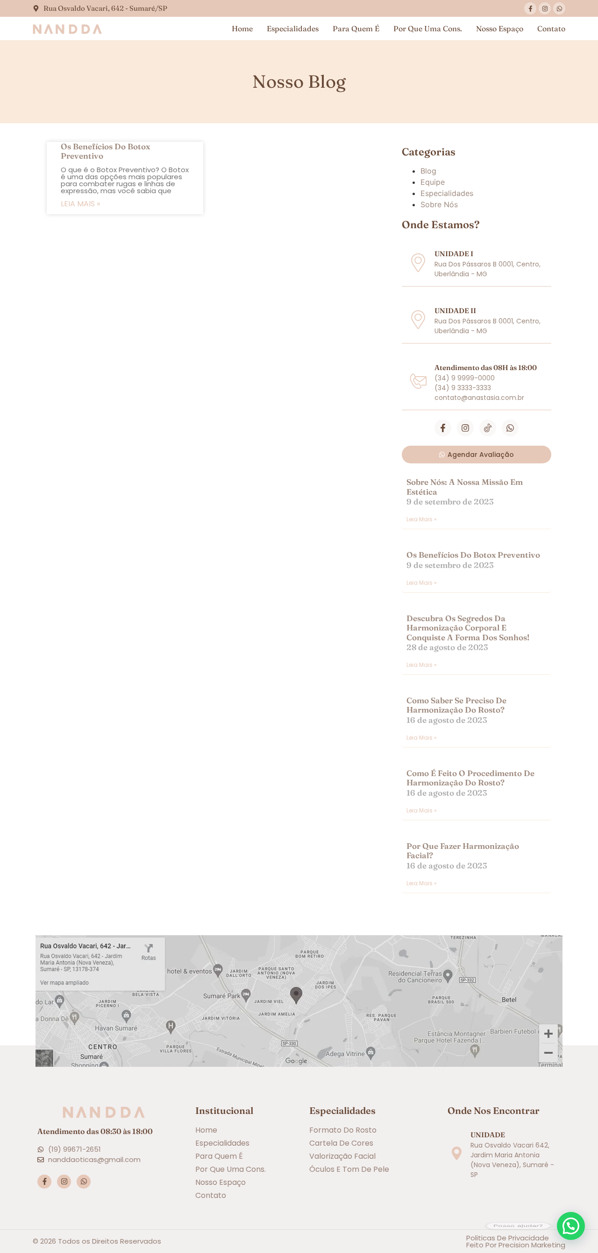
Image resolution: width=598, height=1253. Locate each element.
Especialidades (293, 28)
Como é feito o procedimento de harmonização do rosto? (470, 777)
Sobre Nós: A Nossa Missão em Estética (464, 486)
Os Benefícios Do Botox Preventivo (105, 151)
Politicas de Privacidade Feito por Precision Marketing (515, 1241)
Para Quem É (356, 28)
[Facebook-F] (530, 8)
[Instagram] (545, 8)
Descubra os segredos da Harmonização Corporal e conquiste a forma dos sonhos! (467, 627)
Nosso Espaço (499, 28)
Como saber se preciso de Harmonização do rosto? (456, 704)
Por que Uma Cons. (427, 28)
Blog (428, 170)
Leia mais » (80, 203)
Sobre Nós (439, 204)
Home (242, 28)
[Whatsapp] (559, 8)
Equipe (432, 182)
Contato (551, 28)
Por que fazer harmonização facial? (462, 850)
